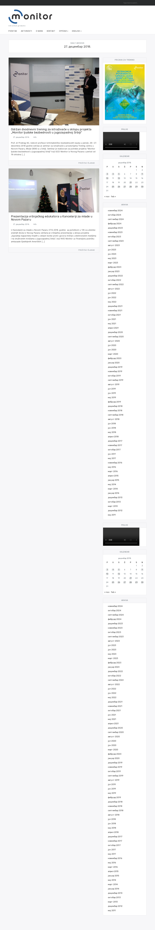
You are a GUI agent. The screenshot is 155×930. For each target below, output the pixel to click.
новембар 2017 (115, 445)
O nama (39, 31)
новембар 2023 (115, 232)
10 (107, 178)
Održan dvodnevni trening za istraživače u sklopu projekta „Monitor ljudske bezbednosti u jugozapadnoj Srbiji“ (51, 131)
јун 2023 (112, 254)
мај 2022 (112, 302)
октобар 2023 (114, 236)
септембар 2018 (115, 415)
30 (142, 187)
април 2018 (113, 436)
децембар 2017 (115, 441)
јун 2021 (112, 319)
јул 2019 (112, 389)
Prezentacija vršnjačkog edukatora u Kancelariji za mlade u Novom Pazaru (51, 218)
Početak (12, 31)
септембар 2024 (116, 219)
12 (119, 178)
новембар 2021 (115, 310)
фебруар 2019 (114, 402)
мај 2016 (112, 467)
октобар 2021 (114, 315)
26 (119, 187)
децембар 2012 (115, 510)
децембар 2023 (115, 228)
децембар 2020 (115, 332)
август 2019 (114, 384)
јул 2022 (112, 293)
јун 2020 (112, 350)
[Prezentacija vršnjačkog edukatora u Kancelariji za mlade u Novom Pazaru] (54, 190)
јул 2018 (112, 423)
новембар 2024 (115, 210)
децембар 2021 (115, 306)
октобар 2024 (114, 215)
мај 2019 (112, 397)
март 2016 (113, 471)
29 (136, 187)
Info (35, 137)
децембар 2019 (115, 367)
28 (130, 187)
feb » (113, 196)
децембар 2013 (115, 497)
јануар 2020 (114, 363)
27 (125, 187)
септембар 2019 (115, 380)
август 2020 (114, 341)
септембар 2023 (116, 241)
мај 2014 (112, 484)
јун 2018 (112, 428)
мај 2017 (112, 458)
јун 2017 (112, 454)
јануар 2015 (113, 480)
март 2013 (113, 506)
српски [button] (63, 31)
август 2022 (114, 289)
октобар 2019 (114, 376)
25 (113, 187)
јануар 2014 (113, 493)
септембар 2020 (116, 336)
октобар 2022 (114, 280)
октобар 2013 (114, 502)
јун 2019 (112, 393)
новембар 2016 (115, 463)
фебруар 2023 (114, 267)
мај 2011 (112, 515)
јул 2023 (112, 250)
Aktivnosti (26, 31)
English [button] (76, 31)
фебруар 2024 (114, 223)
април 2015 (113, 476)
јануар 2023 (114, 271)
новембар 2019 (115, 371)
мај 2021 (112, 323)
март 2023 (113, 263)
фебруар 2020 (114, 358)
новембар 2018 (115, 410)
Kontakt (51, 31)
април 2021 (113, 328)
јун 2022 (112, 297)
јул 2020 (112, 345)
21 (131, 183)
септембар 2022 (116, 284)
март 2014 (113, 489)
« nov (106, 196)
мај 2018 (112, 432)
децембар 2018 (115, 406)
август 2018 (114, 419)
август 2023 (114, 245)
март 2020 (113, 354)
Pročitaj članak (86, 163)
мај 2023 (112, 258)
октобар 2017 (114, 450)
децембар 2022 (115, 276)
